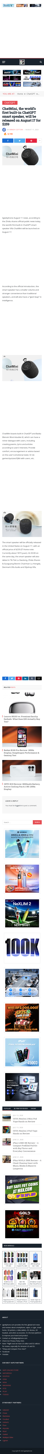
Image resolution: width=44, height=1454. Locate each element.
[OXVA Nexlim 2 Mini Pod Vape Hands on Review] (6, 1117)
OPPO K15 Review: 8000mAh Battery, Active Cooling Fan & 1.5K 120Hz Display (22, 786)
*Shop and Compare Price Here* (14, 1349)
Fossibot (6, 1419)
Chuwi (5, 1413)
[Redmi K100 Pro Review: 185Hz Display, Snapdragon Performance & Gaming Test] (22, 736)
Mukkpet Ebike (8, 1437)
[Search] (40, 62)
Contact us (6, 1338)
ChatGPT (10, 102)
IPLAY (5, 1391)
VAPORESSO (7, 1373)
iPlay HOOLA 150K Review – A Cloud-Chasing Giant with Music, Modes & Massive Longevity (27, 1164)
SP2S (4, 1388)
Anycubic (6, 1428)
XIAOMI (33, 1108)
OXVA (5, 1379)
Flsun (4, 1425)
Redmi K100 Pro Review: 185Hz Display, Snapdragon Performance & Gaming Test (21, 753)
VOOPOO (6, 1376)
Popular (7, 1108)
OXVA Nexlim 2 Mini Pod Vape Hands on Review (25, 1120)
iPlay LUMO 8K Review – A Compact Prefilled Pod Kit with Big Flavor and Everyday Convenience (26, 1147)
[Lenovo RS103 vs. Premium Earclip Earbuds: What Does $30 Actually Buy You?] (22, 703)
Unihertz (6, 1422)
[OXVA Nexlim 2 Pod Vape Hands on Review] (6, 1129)
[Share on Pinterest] (31, 140)
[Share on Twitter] (19, 140)
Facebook (5, 1352)
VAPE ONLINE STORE (10, 1370)
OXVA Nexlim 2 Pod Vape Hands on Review (25, 1132)
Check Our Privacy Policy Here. (13, 1341)
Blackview (6, 1416)
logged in (18, 805)
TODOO (6, 1394)
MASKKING (7, 1385)
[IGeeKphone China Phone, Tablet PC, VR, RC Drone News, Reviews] (22, 62)
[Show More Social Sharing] (39, 140)
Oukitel (5, 1434)
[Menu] (3, 62)
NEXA (5, 1382)
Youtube (5, 1354)
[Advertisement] (22, 33)
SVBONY (6, 1410)
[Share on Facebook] (7, 140)
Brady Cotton (16, 130)
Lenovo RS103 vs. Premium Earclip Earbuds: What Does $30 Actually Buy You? (22, 719)
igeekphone (28, 1451)
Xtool (4, 1431)
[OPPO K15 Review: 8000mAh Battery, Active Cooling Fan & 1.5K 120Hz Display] (22, 770)
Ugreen (5, 1440)
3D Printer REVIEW (21, 1108)
